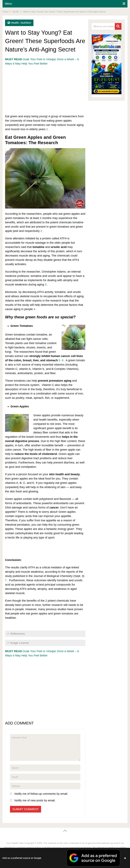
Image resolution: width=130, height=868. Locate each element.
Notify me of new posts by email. (34, 800)
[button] (65, 858)
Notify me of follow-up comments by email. (41, 793)
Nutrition (25, 22)
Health (15, 22)
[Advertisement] (45, 88)
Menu (8, 3)
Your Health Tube (15, 843)
